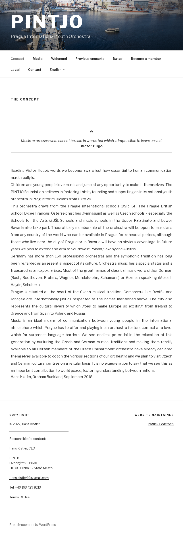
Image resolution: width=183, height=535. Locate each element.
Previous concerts (89, 59)
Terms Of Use (19, 497)
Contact (34, 69)
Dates (118, 59)
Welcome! (59, 59)
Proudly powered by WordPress (32, 525)
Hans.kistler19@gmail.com (29, 478)
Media (38, 59)
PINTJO (47, 22)
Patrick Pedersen (161, 424)
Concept (17, 59)
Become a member (146, 59)
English (56, 69)
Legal (15, 69)
